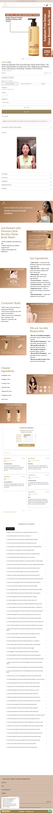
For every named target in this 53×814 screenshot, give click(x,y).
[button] (19, 435)
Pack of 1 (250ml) (10, 83)
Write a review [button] (26, 445)
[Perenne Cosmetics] (5, 5)
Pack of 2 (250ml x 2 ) (26, 83)
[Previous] (12, 1)
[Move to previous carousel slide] (47, 757)
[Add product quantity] (3, 95)
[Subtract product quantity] (7, 95)
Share (5, 132)
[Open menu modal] (50, 4)
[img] (7, 458)
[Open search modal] (44, 4)
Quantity (4, 92)
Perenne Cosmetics (7, 70)
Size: (7, 81)
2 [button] (24, 510)
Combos (43, 83)
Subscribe (48, 801)
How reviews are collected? (10, 512)
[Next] (40, 1)
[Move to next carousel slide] (50, 757)
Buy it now (26, 111)
